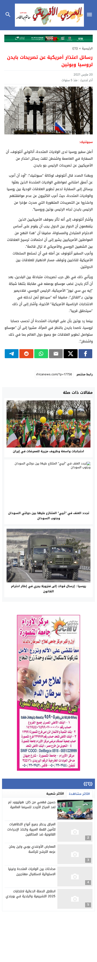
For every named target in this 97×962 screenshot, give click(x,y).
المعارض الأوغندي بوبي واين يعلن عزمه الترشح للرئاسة (32, 849)
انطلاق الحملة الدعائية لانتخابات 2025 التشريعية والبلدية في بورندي (30, 893)
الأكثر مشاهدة (79, 794)
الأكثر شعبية (55, 793)
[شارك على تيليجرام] (11, 353)
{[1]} (75, 48)
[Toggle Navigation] (90, 15)
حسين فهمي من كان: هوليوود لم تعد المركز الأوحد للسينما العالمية (31, 804)
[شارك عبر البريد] (56, 353)
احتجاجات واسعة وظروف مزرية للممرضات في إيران (48, 451)
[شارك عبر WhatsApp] (41, 353)
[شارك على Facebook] (85, 353)
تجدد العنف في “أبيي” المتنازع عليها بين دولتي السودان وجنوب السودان (48, 515)
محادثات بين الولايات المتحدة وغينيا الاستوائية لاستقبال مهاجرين (31, 871)
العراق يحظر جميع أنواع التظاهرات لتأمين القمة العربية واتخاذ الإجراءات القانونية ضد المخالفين (31, 829)
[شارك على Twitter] (70, 353)
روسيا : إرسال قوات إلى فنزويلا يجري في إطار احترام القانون (48, 588)
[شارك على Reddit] (26, 353)
